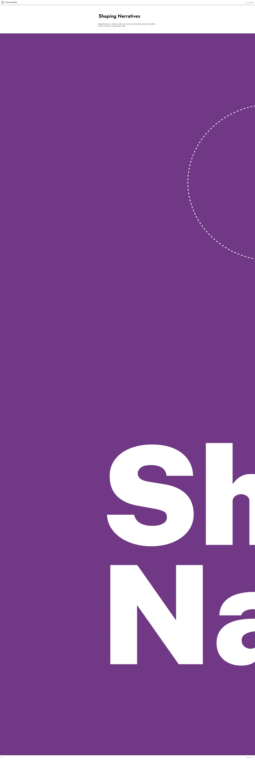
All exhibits (250, 3)
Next (248, 757)
